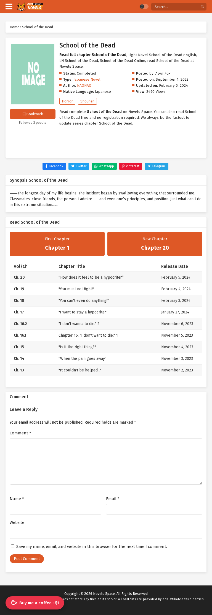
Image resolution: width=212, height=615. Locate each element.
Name (17, 498)
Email (113, 498)
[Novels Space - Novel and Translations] (30, 7)
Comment (20, 433)
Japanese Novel (86, 79)
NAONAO (84, 85)
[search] (202, 7)
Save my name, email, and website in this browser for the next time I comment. (91, 546)
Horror (67, 101)
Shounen (87, 101)
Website (17, 522)
